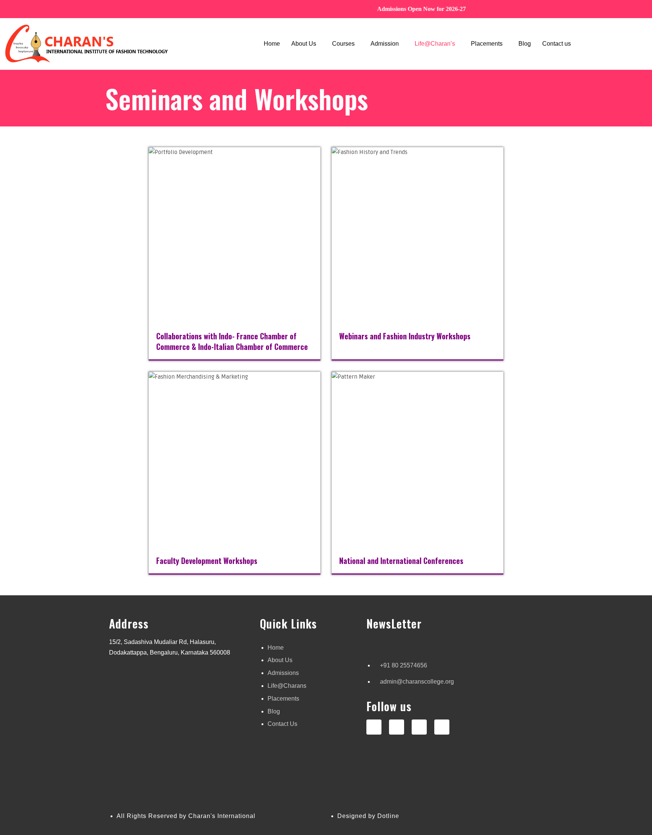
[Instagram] (373, 727)
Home (272, 43)
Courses (343, 43)
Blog (524, 43)
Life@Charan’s (435, 43)
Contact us (556, 43)
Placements (487, 43)
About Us (303, 43)
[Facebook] (396, 727)
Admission (385, 43)
